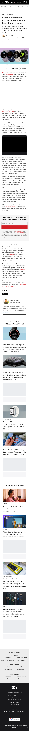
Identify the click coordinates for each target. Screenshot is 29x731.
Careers (14, 709)
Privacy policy (14, 702)
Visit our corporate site (19, 725)
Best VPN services (21, 660)
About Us (14, 697)
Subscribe (19, 2)
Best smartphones (8, 669)
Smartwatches (10, 14)
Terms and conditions (14, 699)
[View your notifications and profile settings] (11, 2)
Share (6, 68)
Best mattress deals (21, 676)
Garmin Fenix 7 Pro (8, 112)
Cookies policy (14, 704)
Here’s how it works (16, 41)
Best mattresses (20, 669)
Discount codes (21, 678)
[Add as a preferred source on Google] (14, 719)
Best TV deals (8, 678)
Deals (11, 6)
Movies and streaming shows (7, 660)
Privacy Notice (20, 232)
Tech (3, 14)
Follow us (16, 68)
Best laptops (8, 666)
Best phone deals (7, 676)
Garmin (4, 73)
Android (11, 254)
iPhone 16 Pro (8, 657)
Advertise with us (14, 707)
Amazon (22, 269)
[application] (14, 144)
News (23, 37)
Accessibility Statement (14, 692)
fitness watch (10, 74)
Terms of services (19, 231)
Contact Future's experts (14, 695)
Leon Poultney (11, 35)
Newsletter (24, 68)
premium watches (11, 207)
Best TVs (21, 666)
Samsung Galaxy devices (21, 657)
